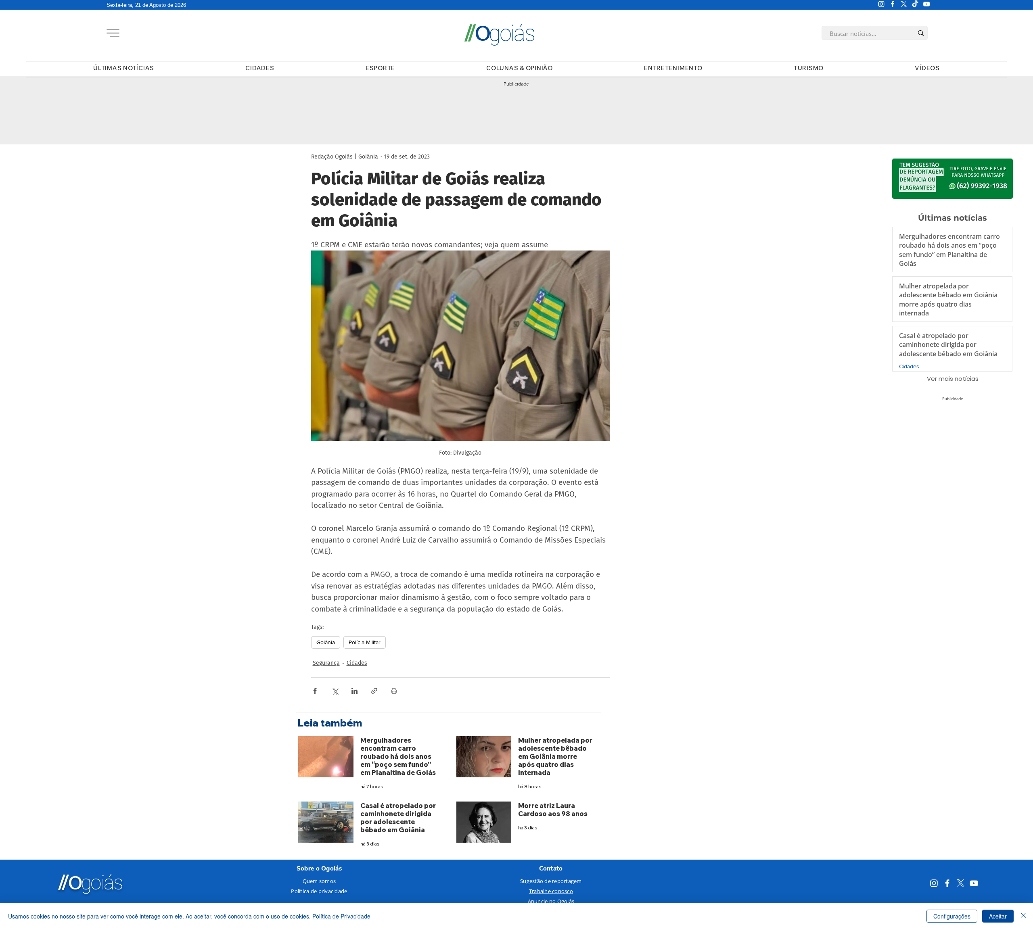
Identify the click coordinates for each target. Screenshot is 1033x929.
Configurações (951, 916)
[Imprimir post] (394, 691)
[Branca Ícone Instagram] (881, 4)
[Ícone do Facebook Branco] (893, 4)
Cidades (357, 663)
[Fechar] (1023, 916)
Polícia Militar (365, 642)
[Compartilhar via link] (374, 691)
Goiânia (325, 642)
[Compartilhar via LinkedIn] (354, 691)
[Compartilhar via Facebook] (315, 691)
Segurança (326, 663)
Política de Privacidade (341, 916)
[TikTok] (915, 4)
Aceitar (998, 916)
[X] (904, 4)
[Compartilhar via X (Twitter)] (335, 691)
